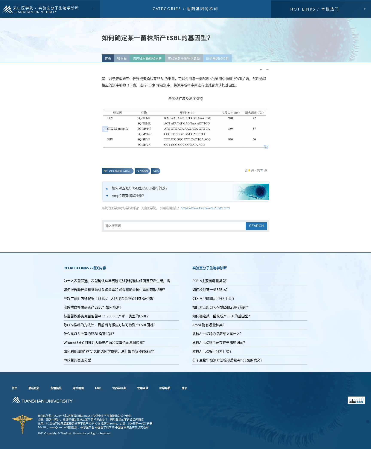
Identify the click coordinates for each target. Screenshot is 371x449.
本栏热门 (314, 9)
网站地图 (78, 388)
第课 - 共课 (256, 170)
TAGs (98, 388)
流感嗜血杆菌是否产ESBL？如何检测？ (93, 307)
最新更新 (34, 388)
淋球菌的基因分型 (77, 360)
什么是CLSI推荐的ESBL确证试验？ (90, 333)
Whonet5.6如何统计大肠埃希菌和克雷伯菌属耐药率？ (105, 342)
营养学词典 (119, 388)
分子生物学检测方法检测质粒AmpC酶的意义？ (228, 360)
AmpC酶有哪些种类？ (129, 195)
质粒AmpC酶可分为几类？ (212, 351)
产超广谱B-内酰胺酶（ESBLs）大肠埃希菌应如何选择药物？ (109, 298)
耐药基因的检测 (202, 8)
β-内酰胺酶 (143, 170)
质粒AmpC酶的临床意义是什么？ (217, 333)
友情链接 (56, 388)
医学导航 (164, 388)
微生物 (122, 58)
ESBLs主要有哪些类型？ (210, 280)
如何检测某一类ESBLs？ (210, 289)
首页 (108, 58)
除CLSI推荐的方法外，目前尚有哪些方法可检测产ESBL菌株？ (110, 325)
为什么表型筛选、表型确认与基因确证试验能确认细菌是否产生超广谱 (117, 280)
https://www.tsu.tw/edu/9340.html (205, 208)
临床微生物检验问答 (147, 58)
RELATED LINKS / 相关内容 (85, 268)
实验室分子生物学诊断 (58, 8)
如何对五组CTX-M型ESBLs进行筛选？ (140, 188)
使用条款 (142, 388)
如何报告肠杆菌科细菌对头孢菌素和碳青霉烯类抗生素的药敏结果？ (115, 289)
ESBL (156, 170)
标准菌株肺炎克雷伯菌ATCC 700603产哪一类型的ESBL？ (107, 316)
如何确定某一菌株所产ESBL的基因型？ (222, 316)
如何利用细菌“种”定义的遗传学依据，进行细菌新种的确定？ (109, 351)
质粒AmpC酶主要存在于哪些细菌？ (219, 342)
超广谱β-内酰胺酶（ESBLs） (118, 170)
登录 (184, 388)
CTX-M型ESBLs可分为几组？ (214, 298)
